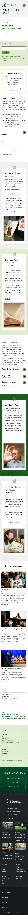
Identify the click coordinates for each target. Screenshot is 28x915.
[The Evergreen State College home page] (14, 801)
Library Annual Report (7, 142)
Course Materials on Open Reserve (11, 150)
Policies (3, 900)
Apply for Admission (14, 786)
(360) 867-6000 (13, 814)
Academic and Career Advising (10, 714)
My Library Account (7, 57)
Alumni (3, 883)
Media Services (6, 701)
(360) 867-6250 (6, 738)
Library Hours (5, 31)
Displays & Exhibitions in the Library (12, 190)
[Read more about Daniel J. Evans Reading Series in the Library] (14, 619)
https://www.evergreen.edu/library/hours (12, 760)
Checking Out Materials (8, 23)
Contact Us (14, 31)
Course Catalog (19, 874)
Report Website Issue (6, 890)
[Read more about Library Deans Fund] (14, 580)
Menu (24, 4)
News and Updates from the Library (11, 146)
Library (5, 730)
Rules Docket (5, 902)
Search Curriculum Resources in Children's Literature (13, 523)
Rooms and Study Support (8, 28)
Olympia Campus (6, 751)
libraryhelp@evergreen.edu (8, 740)
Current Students (6, 867)
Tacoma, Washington (14, 811)
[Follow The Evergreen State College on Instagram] (15, 819)
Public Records (5, 897)
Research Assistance (7, 25)
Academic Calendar (20, 876)
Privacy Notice (5, 907)
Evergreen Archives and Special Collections (13, 297)
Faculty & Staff (5, 878)
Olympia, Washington (14, 808)
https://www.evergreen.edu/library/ (10, 742)
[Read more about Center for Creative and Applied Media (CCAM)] (14, 659)
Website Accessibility (6, 892)
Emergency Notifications (7, 895)
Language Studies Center (8, 705)
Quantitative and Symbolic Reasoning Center (13, 699)
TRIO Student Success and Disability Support (13, 718)
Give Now (3, 604)
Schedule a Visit (14, 782)
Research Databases (12, 58)
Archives (20, 28)
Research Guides (6, 154)
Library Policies (6, 34)
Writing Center (5, 696)
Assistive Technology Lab (8, 703)
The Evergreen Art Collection (12, 212)
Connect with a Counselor (13, 778)
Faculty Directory (20, 869)
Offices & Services (20, 871)
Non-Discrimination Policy (7, 905)
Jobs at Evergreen (20, 881)
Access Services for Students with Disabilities (13, 716)
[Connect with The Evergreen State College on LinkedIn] (18, 819)
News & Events (19, 878)
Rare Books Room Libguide (14, 435)
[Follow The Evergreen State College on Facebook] (9, 819)
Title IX (3, 910)
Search (6, 52)
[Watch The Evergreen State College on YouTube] (12, 819)
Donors (3, 881)
